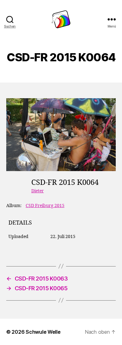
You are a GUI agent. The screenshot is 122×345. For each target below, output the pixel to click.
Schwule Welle (43, 332)
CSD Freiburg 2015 (45, 205)
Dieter (37, 191)
